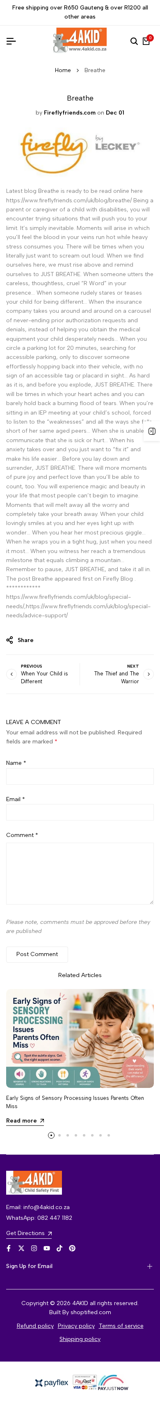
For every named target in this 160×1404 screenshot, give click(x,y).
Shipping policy (80, 1339)
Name (16, 762)
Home (63, 70)
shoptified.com (91, 1312)
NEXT (133, 666)
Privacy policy (76, 1325)
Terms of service (121, 1325)
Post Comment (37, 954)
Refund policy (35, 1325)
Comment (22, 835)
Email (15, 799)
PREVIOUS (31, 666)
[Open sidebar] (152, 431)
